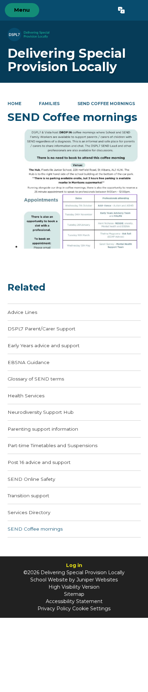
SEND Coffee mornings (106, 103)
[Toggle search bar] (136, 10)
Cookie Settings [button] (91, 608)
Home (14, 103)
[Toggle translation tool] (121, 10)
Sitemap (74, 594)
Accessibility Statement (74, 601)
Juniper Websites (97, 580)
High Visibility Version (74, 587)
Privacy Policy (54, 608)
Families (49, 103)
